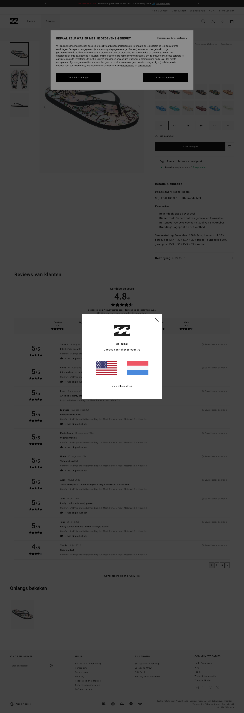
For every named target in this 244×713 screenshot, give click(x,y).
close (157, 319)
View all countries (122, 386)
